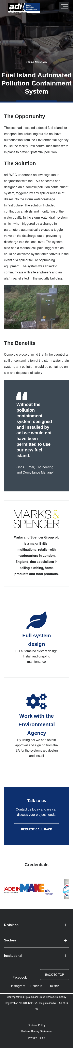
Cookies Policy (36, 1025)
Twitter (54, 985)
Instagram (18, 985)
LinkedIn (36, 985)
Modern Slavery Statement (36, 1031)
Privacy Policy (36, 1037)
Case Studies (36, 62)
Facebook (20, 977)
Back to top (54, 974)
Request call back (36, 829)
